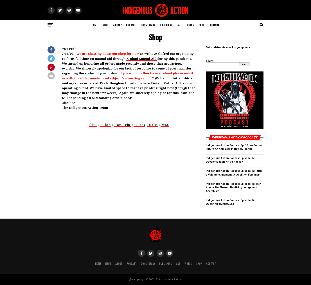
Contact (214, 25)
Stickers (105, 125)
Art (179, 25)
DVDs (165, 125)
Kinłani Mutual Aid (141, 59)
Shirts (93, 125)
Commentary (148, 25)
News (105, 25)
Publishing (166, 25)
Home (95, 25)
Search (210, 60)
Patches (152, 125)
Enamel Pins (122, 125)
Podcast (131, 25)
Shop (201, 25)
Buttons (139, 125)
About (116, 25)
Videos (190, 25)
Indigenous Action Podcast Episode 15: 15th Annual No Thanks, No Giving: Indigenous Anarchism (233, 187)
